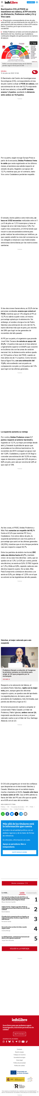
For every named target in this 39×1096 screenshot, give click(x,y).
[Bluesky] (9, 1041)
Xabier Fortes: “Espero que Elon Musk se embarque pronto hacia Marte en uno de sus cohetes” (16, 908)
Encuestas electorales (17, 807)
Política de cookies (19, 1065)
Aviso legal (19, 1060)
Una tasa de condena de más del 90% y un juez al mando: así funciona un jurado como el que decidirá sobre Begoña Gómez (15, 898)
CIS (8, 807)
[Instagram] (19, 1041)
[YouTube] (23, 1041)
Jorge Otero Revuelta (8, 940)
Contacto (19, 1049)
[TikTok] (27, 1041)
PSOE (31, 807)
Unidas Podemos (19, 809)
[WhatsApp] (4, 1041)
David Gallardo (6, 911)
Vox (11, 809)
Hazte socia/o (19, 1034)
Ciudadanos (4, 809)
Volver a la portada (19, 949)
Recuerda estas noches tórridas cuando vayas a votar (14, 927)
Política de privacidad (20, 1063)
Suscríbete (30, 2)
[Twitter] (13, 1041)
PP (27, 807)
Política (3, 807)
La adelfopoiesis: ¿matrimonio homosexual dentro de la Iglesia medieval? (15, 937)
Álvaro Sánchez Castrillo (9, 902)
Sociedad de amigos (19, 1057)
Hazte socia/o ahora (19, 852)
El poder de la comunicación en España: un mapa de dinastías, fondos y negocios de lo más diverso (15, 918)
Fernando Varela (6, 921)
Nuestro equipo (19, 1052)
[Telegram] (16, 1041)
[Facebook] (6, 1041)
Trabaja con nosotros (20, 1054)
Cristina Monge (6, 930)
